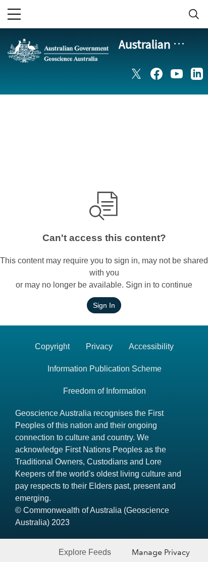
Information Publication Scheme (104, 368)
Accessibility (151, 346)
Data (171, 109)
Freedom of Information (104, 391)
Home (137, 109)
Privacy (99, 346)
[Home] (58, 66)
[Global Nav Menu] (14, 14)
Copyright (52, 346)
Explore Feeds (85, 552)
